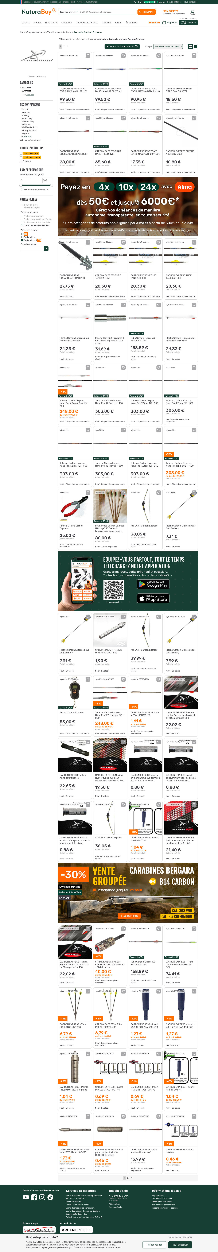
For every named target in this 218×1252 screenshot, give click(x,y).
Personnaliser (154, 1245)
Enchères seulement (33, 216)
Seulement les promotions (36, 189)
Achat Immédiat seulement (36, 226)
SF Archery (27, 118)
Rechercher (148, 12)
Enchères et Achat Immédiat (37, 222)
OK (46, 248)
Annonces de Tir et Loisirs (46, 32)
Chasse (26, 23)
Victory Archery (29, 130)
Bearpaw (26, 113)
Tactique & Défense (87, 23)
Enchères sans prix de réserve (38, 219)
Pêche (37, 23)
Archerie (67, 32)
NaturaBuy (25, 32)
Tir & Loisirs (51, 23)
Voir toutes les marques (30, 140)
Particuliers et (32, 240)
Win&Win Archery (30, 127)
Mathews (26, 124)
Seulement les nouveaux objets (32, 206)
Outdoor (106, 23)
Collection (67, 23)
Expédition (30, 154)
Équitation (131, 23)
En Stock (27, 161)
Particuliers (29, 237)
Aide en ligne (175, 2)
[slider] (20, 185)
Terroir (118, 23)
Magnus (25, 133)
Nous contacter (190, 2)
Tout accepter (180, 1245)
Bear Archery (28, 121)
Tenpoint (26, 109)
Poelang (25, 115)
